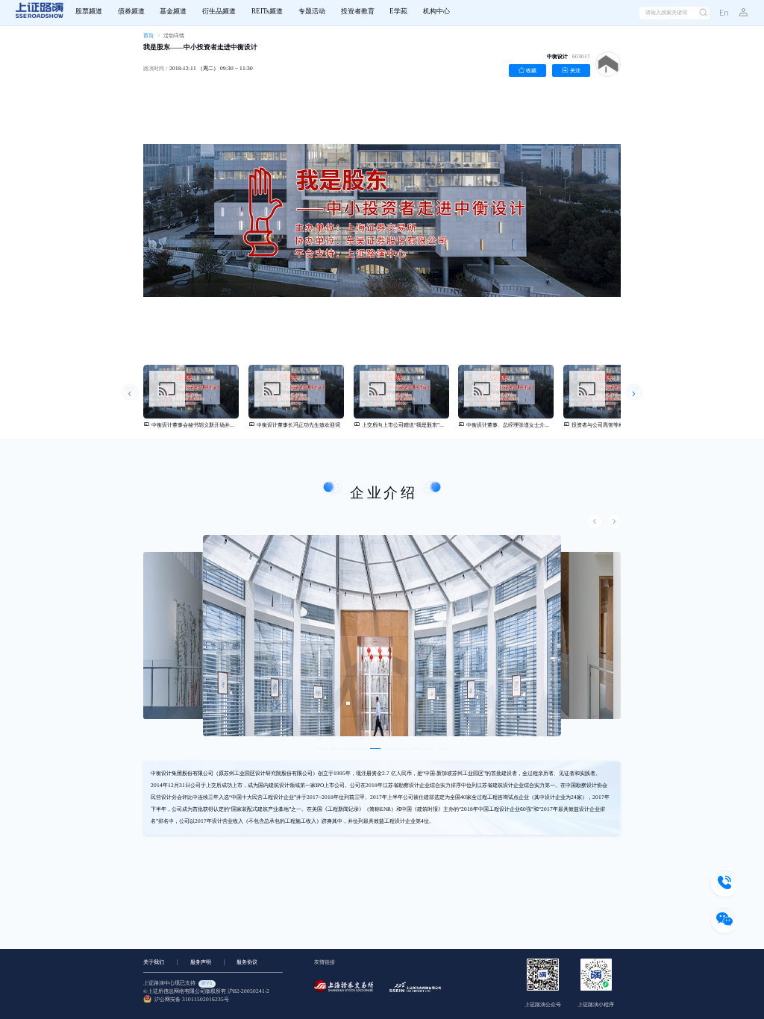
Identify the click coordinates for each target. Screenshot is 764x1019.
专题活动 (311, 11)
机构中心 (436, 11)
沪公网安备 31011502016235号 (190, 1000)
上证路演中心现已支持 (177, 983)
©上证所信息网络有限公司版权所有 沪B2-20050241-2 (206, 991)
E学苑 (398, 11)
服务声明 (200, 962)
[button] (738, 13)
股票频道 (88, 11)
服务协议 (247, 962)
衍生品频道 (219, 11)
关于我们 (153, 962)
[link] (148, 35)
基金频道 (173, 11)
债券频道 (131, 11)
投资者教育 (358, 11)
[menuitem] (88, 12)
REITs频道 (267, 11)
